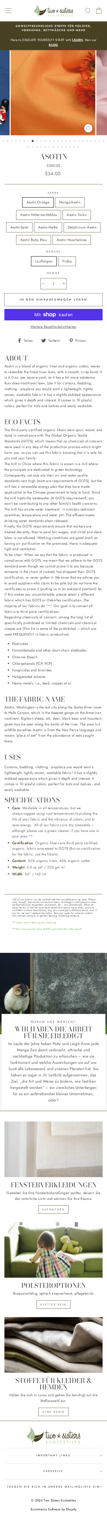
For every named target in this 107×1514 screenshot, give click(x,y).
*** (49, 605)
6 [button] (24, 141)
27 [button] (33, 147)
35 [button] (66, 147)
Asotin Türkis (76, 214)
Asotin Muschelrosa (72, 239)
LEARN (77, 40)
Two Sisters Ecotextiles (60, 1500)
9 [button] (37, 141)
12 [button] (50, 141)
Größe (53, 252)
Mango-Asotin (70, 202)
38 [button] (79, 147)
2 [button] (8, 141)
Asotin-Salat (19, 227)
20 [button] (83, 141)
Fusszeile (54, 1471)
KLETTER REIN (53, 1304)
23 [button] (96, 141)
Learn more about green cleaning (36, 922)
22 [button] (91, 141)
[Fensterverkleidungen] (53, 1149)
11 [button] (46, 141)
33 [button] (58, 147)
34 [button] (62, 147)
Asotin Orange (37, 202)
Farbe (53, 193)
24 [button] (100, 141)
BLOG (53, 45)
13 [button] (54, 141)
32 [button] (54, 147)
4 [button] (16, 141)
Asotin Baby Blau (33, 239)
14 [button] (58, 141)
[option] (53, 36)
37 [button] (74, 147)
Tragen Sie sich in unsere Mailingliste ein (53, 1487)
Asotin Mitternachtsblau (38, 214)
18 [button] (75, 141)
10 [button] (42, 141)
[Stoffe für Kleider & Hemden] (53, 1345)
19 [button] (79, 141)
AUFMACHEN (53, 1209)
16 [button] (66, 141)
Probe (67, 261)
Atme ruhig (53, 1412)
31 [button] (50, 147)
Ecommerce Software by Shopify (53, 1509)
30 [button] (45, 147)
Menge (53, 273)
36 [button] (70, 147)
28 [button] (37, 147)
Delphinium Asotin (82, 227)
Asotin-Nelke (48, 227)
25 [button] (104, 141)
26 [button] (29, 147)
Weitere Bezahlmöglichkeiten (53, 326)
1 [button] (4, 141)
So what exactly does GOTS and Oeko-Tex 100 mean (48, 929)
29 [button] (41, 147)
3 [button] (12, 141)
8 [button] (33, 141)
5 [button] (20, 141)
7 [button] (29, 141)
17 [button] (71, 141)
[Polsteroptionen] (53, 1250)
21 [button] (87, 141)
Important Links (53, 1455)
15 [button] (62, 141)
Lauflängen (43, 261)
